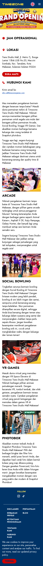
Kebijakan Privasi (12, 514)
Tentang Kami (12, 529)
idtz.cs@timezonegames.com (13, 93)
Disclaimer (12, 509)
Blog (25, 513)
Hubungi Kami (11, 535)
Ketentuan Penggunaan (14, 520)
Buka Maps (11, 74)
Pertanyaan (29, 509)
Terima (9, 561)
